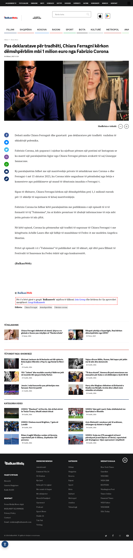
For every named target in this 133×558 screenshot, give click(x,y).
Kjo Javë (39, 480)
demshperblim (46, 307)
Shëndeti (77, 3)
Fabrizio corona (61, 307)
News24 (105, 3)
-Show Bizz (14, 40)
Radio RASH (9, 490)
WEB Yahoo (105, 502)
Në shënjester (42, 493)
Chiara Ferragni (31, 307)
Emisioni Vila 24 (42, 471)
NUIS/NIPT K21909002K (14, 508)
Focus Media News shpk (14, 504)
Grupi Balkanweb (36, 302)
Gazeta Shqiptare (11, 485)
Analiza (71, 502)
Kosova (42, 29)
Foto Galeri (23, 3)
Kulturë (96, 29)
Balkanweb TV (10, 3)
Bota (82, 29)
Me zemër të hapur (44, 489)
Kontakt (114, 3)
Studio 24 (40, 516)
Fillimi (10, 29)
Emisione (34, 3)
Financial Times (107, 498)
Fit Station (40, 476)
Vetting (39, 524)
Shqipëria (26, 29)
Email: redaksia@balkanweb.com (17, 522)
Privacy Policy (10, 513)
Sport (70, 29)
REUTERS (105, 485)
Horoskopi (95, 3)
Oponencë (40, 502)
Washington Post (108, 489)
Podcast (39, 507)
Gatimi (85, 3)
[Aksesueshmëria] (5, 544)
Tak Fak (39, 520)
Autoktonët (41, 467)
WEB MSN (105, 507)
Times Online (106, 493)
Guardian (104, 471)
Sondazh (50, 3)
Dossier (68, 3)
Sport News (41, 511)
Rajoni (56, 29)
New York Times (107, 467)
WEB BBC (105, 476)
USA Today (105, 511)
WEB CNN (105, 480)
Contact (7, 517)
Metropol (112, 29)
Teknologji (72, 507)
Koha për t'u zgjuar (44, 485)
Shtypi (59, 3)
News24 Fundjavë (43, 498)
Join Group (80, 299)
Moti (42, 3)
